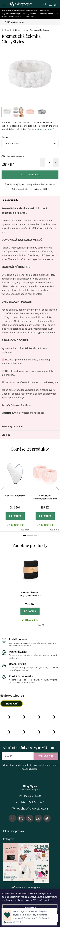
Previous (2, 490)
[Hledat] (45, 4)
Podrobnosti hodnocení (39, 30)
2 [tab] (28, 535)
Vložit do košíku (30, 174)
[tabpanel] (15, 494)
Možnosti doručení (15, 155)
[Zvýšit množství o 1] (55, 162)
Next (57, 490)
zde (51, 900)
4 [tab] (35, 535)
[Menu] (4, 4)
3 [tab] (31, 535)
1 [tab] (24, 535)
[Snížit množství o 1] (42, 162)
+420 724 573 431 (32, 802)
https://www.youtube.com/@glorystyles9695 (38, 818)
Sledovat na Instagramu (28, 887)
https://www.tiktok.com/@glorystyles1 (47, 818)
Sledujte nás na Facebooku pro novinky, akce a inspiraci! (12, 818)
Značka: (14, 184)
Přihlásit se (45, 756)
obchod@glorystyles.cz (32, 808)
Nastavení (30, 907)
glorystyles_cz (21, 818)
